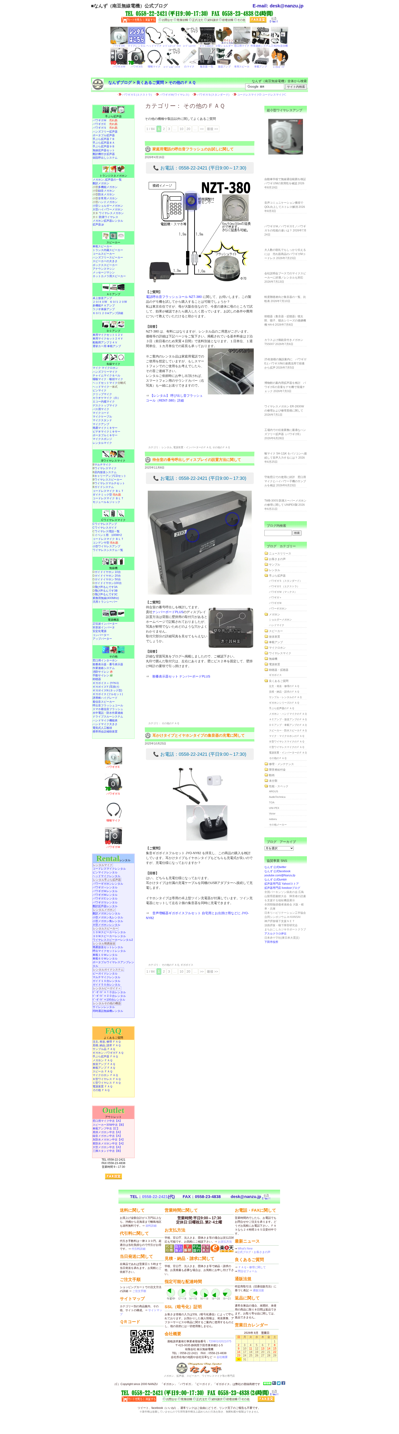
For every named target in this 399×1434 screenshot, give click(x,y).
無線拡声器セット (104, 150)
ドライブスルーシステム (108, 716)
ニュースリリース (280, 553)
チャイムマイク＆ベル (106, 375)
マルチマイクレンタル (106, 977)
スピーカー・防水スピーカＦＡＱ (288, 730)
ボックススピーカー (105, 265)
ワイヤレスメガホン (111, 213)
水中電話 (98, 712)
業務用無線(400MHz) (106, 598)
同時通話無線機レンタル (108, 1011)
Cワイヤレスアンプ (105, 524)
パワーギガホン (278, 608)
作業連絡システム (104, 668)
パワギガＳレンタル (105, 902)
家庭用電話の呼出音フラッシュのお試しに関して (193, 149)
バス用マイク (101, 409)
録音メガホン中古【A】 (107, 1136)
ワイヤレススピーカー (108, 479)
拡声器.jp (98, 224)
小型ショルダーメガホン (108, 205)
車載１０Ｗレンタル (105, 954)
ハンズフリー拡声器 (105, 131)
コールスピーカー (104, 253)
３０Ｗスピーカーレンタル (109, 936)
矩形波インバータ (104, 627)
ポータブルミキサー (105, 435)
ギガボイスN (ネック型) (107, 690)
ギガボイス (187, 964)
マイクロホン (277, 647)
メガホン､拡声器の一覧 (107, 179)
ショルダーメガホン (280, 619)
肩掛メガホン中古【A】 (107, 1132)
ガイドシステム (104, 487)
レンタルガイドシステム (108, 969)
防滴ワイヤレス (108, 217)
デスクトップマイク (105, 405)
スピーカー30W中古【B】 (109, 1124)
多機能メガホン (108, 187)
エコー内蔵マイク (104, 401)
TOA (271, 802)
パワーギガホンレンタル (108, 883)
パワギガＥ (105, 124)
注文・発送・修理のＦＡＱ (284, 686)
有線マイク (113, 364)
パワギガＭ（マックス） (283, 591)
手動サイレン (103, 675)
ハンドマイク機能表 (105, 720)
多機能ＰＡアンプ (104, 305)
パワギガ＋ (275, 597)
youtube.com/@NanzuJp (279, 875)
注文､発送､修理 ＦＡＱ (107, 1041)
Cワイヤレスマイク (113, 520)
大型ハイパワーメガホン (108, 209)
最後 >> (212, 129)
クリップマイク (102, 394)
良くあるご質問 (150, 82)
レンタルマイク (102, 443)
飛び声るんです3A (106, 587)
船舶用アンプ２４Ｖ (105, 342)
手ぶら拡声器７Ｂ (104, 139)
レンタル (167, 447)
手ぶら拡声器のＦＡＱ (281, 708)
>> (202, 129)
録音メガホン (106, 190)
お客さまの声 (277, 559)
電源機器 (113, 619)
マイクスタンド (102, 420)
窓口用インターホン (105, 660)
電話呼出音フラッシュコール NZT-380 (174, 297)
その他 (113, 656)
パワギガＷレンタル (105, 891)
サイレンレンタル (104, 1007)
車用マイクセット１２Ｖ (108, 334)
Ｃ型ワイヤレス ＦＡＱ (107, 1082)
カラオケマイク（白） (106, 397)
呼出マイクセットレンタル (109, 951)
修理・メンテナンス (281, 764)
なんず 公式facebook (277, 871)
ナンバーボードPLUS (167, 612)
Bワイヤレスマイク (113, 460)
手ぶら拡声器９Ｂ (104, 146)
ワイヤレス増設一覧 (107, 531)
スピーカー (113, 242)
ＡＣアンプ (113, 294)
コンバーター (101, 635)
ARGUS (273, 791)
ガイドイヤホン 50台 (108, 579)
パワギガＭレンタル (105, 894)
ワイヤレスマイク (105, 468)
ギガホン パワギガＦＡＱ (108, 1052)
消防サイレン (103, 671)
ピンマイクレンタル (105, 872)
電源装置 (274, 664)
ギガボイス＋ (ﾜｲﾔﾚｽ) (106, 683)
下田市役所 (271, 942)
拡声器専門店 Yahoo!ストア (281, 883)
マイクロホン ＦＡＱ (105, 1075)
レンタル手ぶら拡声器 (107, 879)
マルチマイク (102, 464)
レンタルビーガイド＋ (107, 988)
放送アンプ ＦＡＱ (104, 1064)
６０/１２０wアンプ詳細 (108, 313)
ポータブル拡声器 (104, 135)
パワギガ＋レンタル (105, 887)
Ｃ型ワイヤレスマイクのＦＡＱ (286, 747)
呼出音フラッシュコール (108, 705)
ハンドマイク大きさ (105, 724)
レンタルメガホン (104, 909)
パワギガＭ (105, 120)
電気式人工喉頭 (102, 727)
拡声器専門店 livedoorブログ (282, 887)
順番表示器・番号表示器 (108, 664)
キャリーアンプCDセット (110, 476)
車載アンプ (276, 642)
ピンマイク (99, 390)
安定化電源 (99, 631)
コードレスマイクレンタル (109, 868)
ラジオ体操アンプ (104, 309)
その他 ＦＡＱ (101, 1090)
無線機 (113, 568)
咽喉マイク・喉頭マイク (108, 379)
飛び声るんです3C (106, 594)
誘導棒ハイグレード (105, 697)
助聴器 (97, 679)
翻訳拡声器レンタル (105, 906)
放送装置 (274, 636)
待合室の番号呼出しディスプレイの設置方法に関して (196, 460)
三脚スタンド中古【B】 (107, 1151)
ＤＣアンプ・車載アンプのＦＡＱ (288, 724)
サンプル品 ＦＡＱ (104, 1049)
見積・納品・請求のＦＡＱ (284, 691)
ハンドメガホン (108, 202)
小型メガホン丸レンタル (108, 917)
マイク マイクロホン (105, 367)
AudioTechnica (277, 797)
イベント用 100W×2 (108, 535)
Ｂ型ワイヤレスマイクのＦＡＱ (286, 741)
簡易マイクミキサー (105, 428)
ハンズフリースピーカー (108, 257)
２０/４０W (100, 301)
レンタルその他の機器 (107, 1003)
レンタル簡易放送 (104, 943)
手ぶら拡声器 (113, 116)
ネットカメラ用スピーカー (109, 276)
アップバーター (102, 638)
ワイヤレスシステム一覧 (108, 550)
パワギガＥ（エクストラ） (284, 586)
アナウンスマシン (104, 268)
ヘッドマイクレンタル (106, 876)
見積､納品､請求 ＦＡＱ (107, 1045)
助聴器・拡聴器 (278, 670)
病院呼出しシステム (105, 157)
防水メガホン (106, 194)
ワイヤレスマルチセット (109, 483)
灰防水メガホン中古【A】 (109, 1139)
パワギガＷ (275, 603)
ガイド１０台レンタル (106, 981)
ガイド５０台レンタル (106, 984)
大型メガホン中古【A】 (107, 1147)
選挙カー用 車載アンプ (107, 346)
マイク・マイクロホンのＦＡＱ (286, 736)
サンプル (274, 564)
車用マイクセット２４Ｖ (108, 338)
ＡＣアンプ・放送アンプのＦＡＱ (288, 719)
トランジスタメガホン (113, 175)
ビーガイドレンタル (105, 973)
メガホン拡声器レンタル (108, 220)
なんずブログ (120, 82)
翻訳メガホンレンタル (106, 913)
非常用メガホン (108, 198)
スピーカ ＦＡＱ (102, 1071)
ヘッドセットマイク (105, 382)
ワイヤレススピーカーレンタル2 (113, 939)
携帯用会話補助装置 (105, 731)
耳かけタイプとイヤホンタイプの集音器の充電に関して (198, 735)
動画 (272, 775)
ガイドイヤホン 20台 (108, 575)
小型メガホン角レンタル (108, 921)
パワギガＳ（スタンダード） (285, 580)
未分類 (273, 780)
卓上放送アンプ (102, 298)
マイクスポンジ (102, 439)
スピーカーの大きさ (105, 261)
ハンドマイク (276, 625)
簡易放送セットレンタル (108, 947)
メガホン (274, 614)
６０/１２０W (118, 301)
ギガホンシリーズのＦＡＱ (284, 702)
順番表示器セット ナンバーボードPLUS (181, 676)
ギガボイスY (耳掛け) (106, 686)
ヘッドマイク (101, 386)
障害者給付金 (277, 769)
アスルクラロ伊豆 (275, 933)
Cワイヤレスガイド (105, 527)
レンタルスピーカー (105, 928)
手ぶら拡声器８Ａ (104, 142)
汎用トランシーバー (105, 601)
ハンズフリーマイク (105, 371)
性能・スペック (278, 786)
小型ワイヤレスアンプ (106, 546)
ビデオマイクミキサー (106, 431)
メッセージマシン (104, 272)
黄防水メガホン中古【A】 (109, 1143)
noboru (273, 819)
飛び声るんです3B (106, 590)
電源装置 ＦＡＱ (102, 1086)
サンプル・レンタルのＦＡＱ (285, 697)
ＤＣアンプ (113, 331)
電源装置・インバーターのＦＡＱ (192, 447)
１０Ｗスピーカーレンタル (109, 932)
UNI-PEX (274, 808)
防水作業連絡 (114, 712)
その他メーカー (278, 824)
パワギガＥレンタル (105, 898)
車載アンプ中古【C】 (106, 1128)
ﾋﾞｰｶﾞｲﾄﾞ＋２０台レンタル (109, 996)
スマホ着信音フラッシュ (108, 709)
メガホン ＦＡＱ (102, 1060)
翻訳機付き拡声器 (104, 154)
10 (181, 129)
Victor (272, 813)
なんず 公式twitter (275, 867)
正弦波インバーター (105, 623)
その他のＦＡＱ (182, 82)
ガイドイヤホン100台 (108, 583)
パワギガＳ (105, 127)
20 (188, 129)
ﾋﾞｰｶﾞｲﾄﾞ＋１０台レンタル (109, 992)
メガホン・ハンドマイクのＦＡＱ (288, 713)
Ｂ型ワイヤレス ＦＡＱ (107, 1079)
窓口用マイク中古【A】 (107, 1120)
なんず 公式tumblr (275, 879)
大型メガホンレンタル (106, 924)
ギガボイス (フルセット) (108, 694)
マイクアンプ (101, 424)
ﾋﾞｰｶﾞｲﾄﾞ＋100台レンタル (109, 999)
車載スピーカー (102, 246)
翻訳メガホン (101, 183)
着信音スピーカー (104, 701)
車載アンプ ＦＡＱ (104, 1067)
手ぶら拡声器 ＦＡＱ (105, 1056)
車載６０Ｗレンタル (105, 958)
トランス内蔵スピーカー (108, 250)
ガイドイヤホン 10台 (108, 572)
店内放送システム (105, 472)
